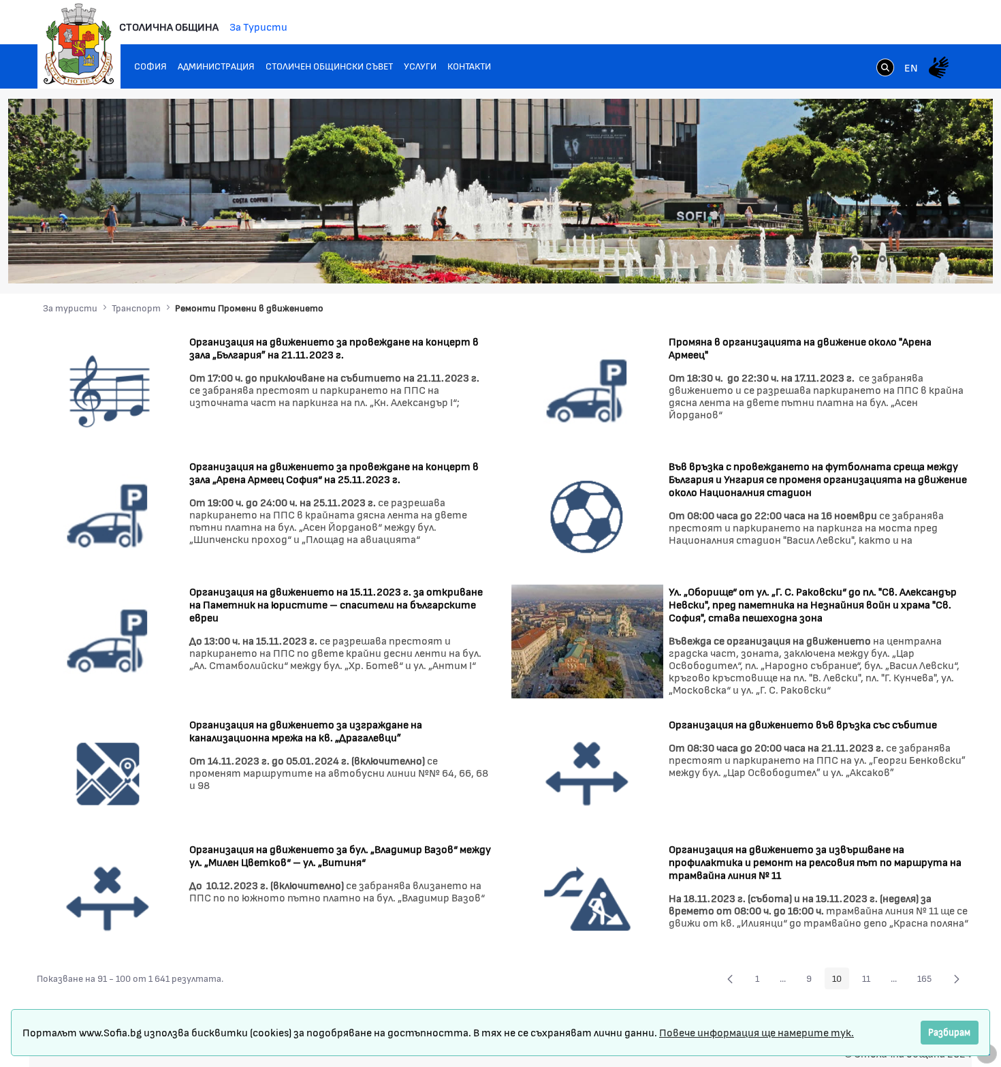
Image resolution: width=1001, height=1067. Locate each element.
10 (840, 980)
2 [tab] (868, 259)
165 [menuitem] (928, 980)
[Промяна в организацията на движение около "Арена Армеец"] (587, 389)
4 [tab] (896, 259)
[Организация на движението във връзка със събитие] (587, 772)
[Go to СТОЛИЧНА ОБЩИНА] (79, 44)
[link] (885, 68)
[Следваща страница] (956, 978)
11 (870, 980)
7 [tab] (937, 259)
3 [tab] (882, 259)
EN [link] (911, 67)
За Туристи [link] (258, 26)
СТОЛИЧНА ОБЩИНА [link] (169, 26)
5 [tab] (909, 259)
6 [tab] (923, 259)
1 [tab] (855, 259)
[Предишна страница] (730, 978)
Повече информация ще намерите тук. (756, 1031)
